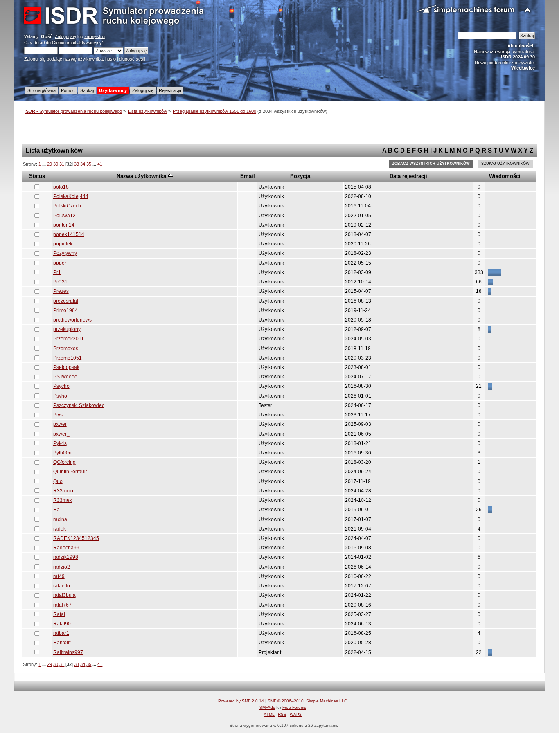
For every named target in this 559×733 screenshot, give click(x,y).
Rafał (59, 614)
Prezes (61, 291)
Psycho (61, 386)
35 (88, 164)
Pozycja (300, 176)
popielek (62, 244)
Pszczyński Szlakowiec (78, 405)
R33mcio (63, 491)
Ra (56, 510)
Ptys (58, 415)
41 (99, 164)
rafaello (61, 586)
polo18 (61, 187)
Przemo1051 (67, 358)
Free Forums (294, 707)
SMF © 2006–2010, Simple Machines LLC (307, 701)
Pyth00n (62, 453)
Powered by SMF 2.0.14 (241, 701)
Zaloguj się (65, 36)
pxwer (60, 424)
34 (82, 164)
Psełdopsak (66, 367)
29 (49, 164)
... (44, 164)
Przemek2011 (68, 339)
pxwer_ (61, 434)
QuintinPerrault (70, 471)
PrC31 (60, 282)
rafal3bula (64, 595)
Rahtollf (61, 642)
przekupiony (67, 329)
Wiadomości (505, 176)
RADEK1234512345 (76, 538)
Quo (58, 481)
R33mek (62, 500)
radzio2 (61, 567)
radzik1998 (65, 557)
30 (55, 164)
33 (76, 164)
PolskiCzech (67, 206)
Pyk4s (60, 443)
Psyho (60, 396)
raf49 (59, 576)
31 (61, 164)
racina (60, 519)
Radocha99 (66, 548)
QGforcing (64, 462)
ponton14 (63, 225)
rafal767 (62, 605)
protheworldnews (72, 320)
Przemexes (65, 348)
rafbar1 (61, 633)
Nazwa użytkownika (142, 176)
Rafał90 (62, 624)
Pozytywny (65, 253)
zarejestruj (94, 36)
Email (247, 176)
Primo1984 (65, 310)
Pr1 (57, 272)
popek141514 (68, 234)
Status (37, 176)
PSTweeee (65, 377)
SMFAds (267, 707)
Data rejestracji (408, 176)
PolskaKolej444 (70, 196)
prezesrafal (65, 301)
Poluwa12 (64, 215)
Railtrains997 (68, 652)
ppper (59, 263)
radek (59, 529)
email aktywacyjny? (84, 42)
